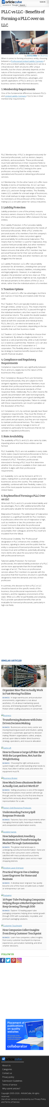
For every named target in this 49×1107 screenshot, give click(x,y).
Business (44, 55)
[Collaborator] (24, 1048)
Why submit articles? (11, 1088)
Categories (7, 1069)
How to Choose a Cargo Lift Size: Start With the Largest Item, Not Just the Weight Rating (23, 755)
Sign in (42, 2)
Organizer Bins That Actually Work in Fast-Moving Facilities (23, 691)
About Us (6, 1065)
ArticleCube (26, 1093)
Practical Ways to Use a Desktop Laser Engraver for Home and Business (21, 875)
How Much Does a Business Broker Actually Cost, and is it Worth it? (22, 784)
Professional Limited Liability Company (27, 61)
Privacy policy (8, 1077)
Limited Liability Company (15, 96)
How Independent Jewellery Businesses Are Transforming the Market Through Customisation (22, 839)
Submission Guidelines (12, 1080)
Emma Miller (32, 55)
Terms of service (9, 1084)
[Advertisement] (24, 125)
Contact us (7, 1073)
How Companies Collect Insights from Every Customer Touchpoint (22, 931)
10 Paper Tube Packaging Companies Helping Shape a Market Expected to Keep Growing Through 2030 (24, 903)
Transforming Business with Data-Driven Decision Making (22, 721)
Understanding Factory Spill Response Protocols (19, 813)
